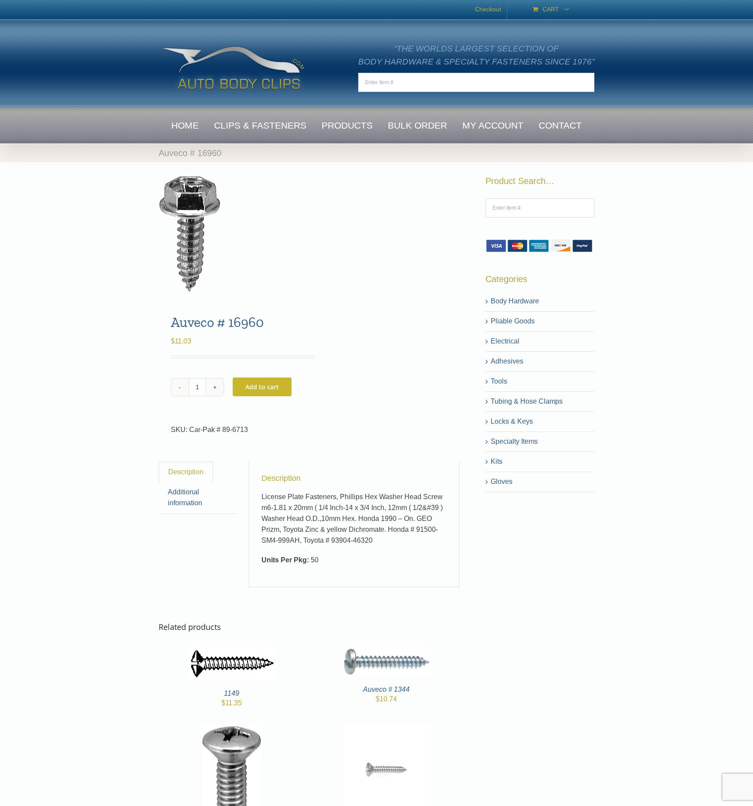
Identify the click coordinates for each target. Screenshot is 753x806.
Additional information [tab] (185, 497)
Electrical (505, 341)
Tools (499, 381)
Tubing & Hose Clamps (527, 401)
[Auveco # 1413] (231, 731)
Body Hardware (515, 301)
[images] (231, 234)
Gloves (501, 481)
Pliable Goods (513, 321)
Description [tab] (186, 472)
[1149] (231, 652)
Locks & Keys (512, 421)
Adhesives (507, 361)
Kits (496, 461)
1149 (231, 693)
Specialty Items (514, 441)
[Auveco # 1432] (386, 731)
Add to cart (262, 387)
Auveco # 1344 (386, 689)
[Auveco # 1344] (386, 652)
